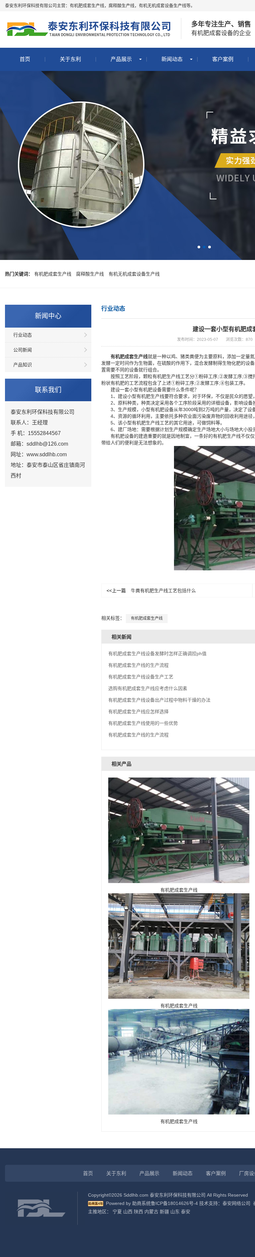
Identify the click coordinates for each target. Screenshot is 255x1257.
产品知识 (22, 364)
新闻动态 (172, 59)
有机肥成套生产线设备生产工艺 (140, 676)
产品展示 (121, 59)
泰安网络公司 (236, 1203)
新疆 (164, 1211)
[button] (199, 247)
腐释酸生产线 (90, 274)
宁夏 (117, 1211)
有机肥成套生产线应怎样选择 (138, 711)
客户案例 (222, 59)
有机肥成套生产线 (52, 274)
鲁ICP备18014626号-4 (174, 1203)
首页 (25, 59)
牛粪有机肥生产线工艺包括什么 (151, 590)
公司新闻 (22, 349)
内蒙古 (151, 1211)
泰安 (185, 1211)
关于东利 (70, 59)
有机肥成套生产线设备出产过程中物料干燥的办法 (159, 700)
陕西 (138, 1211)
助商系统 (141, 1203)
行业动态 (22, 335)
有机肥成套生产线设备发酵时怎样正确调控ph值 (157, 653)
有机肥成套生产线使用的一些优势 (143, 723)
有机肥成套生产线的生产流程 (138, 665)
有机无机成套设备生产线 (134, 274)
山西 (127, 1211)
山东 (175, 1211)
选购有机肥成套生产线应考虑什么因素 (147, 688)
